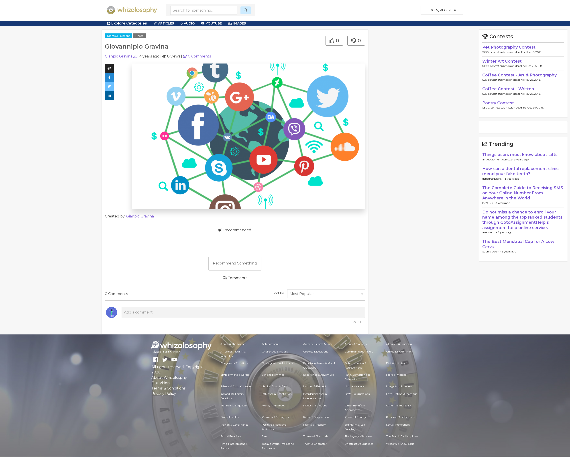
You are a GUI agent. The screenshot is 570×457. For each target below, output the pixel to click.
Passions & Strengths (275, 417)
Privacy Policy (163, 393)
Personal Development (400, 417)
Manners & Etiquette (233, 405)
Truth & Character (315, 443)
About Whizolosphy (169, 377)
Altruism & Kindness (399, 344)
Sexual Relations (230, 436)
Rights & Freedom (118, 35)
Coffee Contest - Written (508, 88)
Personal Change (356, 417)
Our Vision (160, 383)
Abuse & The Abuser (233, 344)
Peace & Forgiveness (316, 417)
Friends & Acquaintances (236, 386)
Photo (139, 35)
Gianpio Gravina (118, 56)
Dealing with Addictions (277, 363)
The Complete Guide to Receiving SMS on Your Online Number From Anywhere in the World (522, 193)
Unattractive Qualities (359, 443)
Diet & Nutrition (396, 363)
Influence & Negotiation (277, 394)
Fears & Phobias (396, 374)
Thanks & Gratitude (315, 436)
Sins (264, 436)
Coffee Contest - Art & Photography (519, 75)
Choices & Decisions (315, 351)
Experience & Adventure (318, 374)
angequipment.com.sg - (498, 159)
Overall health (229, 417)
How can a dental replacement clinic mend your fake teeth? (520, 171)
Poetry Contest (498, 102)
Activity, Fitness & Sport (318, 344)
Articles (166, 23)
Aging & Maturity (356, 344)
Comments (199, 56)
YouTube (214, 23)
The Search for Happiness (402, 436)
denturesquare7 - (493, 178)
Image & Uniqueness (399, 386)
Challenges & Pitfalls (275, 351)
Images (239, 23)
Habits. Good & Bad (274, 386)
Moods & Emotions (315, 405)
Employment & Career (234, 374)
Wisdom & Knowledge (400, 443)
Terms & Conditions (168, 388)
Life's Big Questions (357, 394)
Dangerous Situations (234, 363)
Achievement (270, 344)
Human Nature (354, 386)
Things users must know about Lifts (520, 154)
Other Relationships (399, 405)
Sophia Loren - (492, 251)
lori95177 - (489, 203)
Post (356, 322)
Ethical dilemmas (273, 374)
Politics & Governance (234, 424)
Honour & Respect (314, 386)
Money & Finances (273, 405)
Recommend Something (235, 263)
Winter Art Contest (502, 61)
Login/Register (442, 10)
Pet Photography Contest (508, 47)
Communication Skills (359, 351)
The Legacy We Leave (358, 436)
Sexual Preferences (398, 424)
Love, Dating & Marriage (401, 394)
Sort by (278, 293)
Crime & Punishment (399, 351)
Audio (189, 23)
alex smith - (490, 232)
